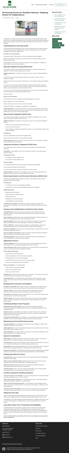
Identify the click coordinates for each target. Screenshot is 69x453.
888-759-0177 (61, 4)
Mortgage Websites (10, 449)
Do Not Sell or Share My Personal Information (12, 443)
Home (32, 4)
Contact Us (51, 4)
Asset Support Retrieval (40, 435)
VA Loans (17, 17)
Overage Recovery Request (41, 4)
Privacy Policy (38, 430)
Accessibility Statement (40, 433)
